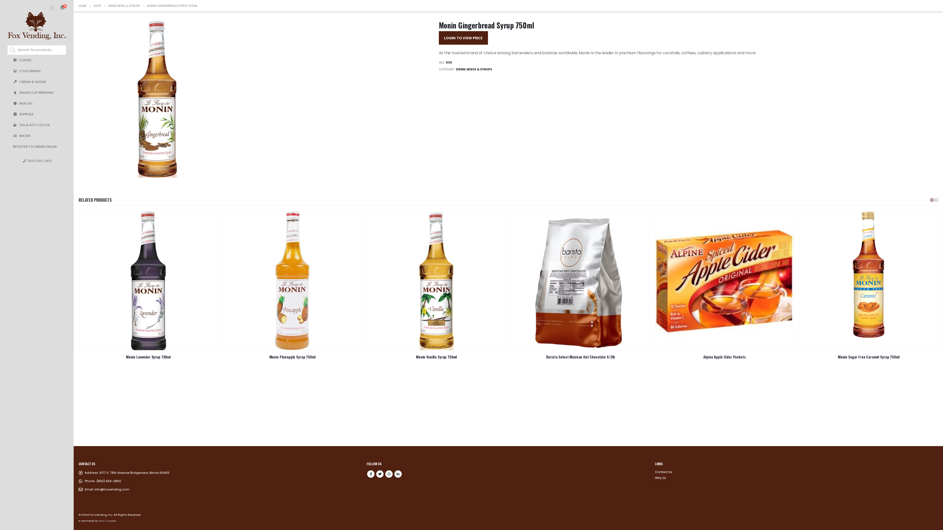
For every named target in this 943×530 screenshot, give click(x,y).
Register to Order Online (35, 146)
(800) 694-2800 (39, 161)
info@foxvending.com (112, 489)
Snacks (25, 103)
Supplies (26, 114)
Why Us (660, 478)
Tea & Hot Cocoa (34, 125)
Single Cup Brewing (36, 92)
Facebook (370, 474)
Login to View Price (463, 37)
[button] (932, 200)
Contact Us (663, 472)
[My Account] (51, 7)
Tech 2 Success (107, 520)
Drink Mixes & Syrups (474, 69)
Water (24, 135)
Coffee (25, 60)
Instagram (389, 474)
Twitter (380, 474)
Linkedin (398, 474)
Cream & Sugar (32, 82)
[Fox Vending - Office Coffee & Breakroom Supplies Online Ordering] (36, 25)
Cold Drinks (30, 71)
